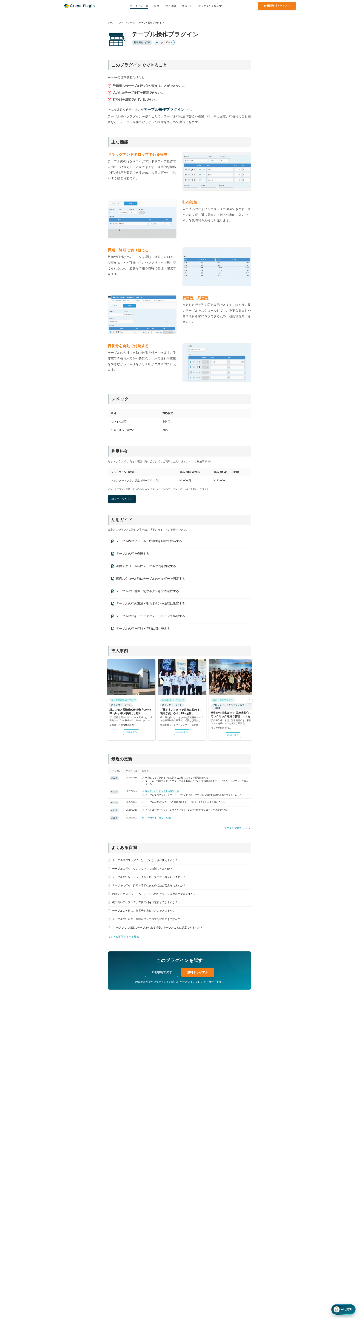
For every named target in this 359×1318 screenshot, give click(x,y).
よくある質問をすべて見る (123, 936)
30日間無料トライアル (277, 5)
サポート (187, 5)
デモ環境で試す (161, 972)
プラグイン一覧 (139, 5)
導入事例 (170, 5)
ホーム (111, 22)
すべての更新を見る (236, 827)
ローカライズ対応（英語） (158, 817)
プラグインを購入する (211, 5)
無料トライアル (197, 972)
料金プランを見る (121, 498)
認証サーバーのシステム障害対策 (162, 791)
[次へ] (250, 700)
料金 (156, 5)
